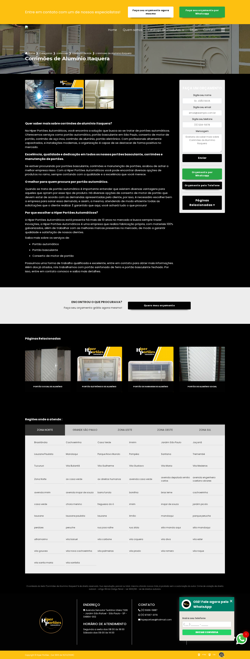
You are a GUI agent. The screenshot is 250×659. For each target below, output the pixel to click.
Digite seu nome (202, 95)
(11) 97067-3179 (149, 614)
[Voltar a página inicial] (34, 30)
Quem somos (132, 30)
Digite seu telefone (202, 119)
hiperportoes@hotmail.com (156, 619)
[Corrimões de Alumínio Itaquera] (39, 94)
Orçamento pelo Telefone (202, 185)
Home (112, 30)
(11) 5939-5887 (148, 610)
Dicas (193, 30)
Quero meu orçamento (159, 305)
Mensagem (202, 131)
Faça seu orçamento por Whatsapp (202, 12)
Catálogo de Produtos (164, 30)
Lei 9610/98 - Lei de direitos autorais (143, 589)
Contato (209, 30)
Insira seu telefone (194, 618)
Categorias (45, 53)
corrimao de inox (81, 53)
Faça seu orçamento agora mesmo (151, 12)
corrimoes (62, 53)
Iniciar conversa (206, 632)
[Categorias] (223, 30)
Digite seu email (202, 107)
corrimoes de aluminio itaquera (113, 53)
